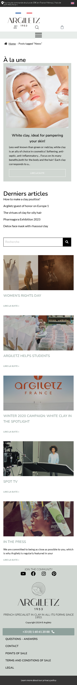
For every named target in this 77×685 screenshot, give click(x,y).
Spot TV (10, 481)
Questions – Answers (21, 639)
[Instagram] (43, 573)
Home (12, 43)
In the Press (14, 542)
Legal (9, 668)
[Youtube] (23, 573)
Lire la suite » (11, 305)
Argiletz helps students (26, 356)
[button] (15, 27)
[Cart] (62, 27)
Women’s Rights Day (22, 295)
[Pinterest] (54, 573)
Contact (12, 646)
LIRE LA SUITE (37, 173)
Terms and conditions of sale (28, 660)
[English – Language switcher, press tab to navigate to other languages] (70, 3)
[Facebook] (33, 573)
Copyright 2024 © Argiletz (38, 622)
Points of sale (16, 653)
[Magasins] (2, 2)
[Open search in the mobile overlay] (37, 27)
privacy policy (49, 680)
